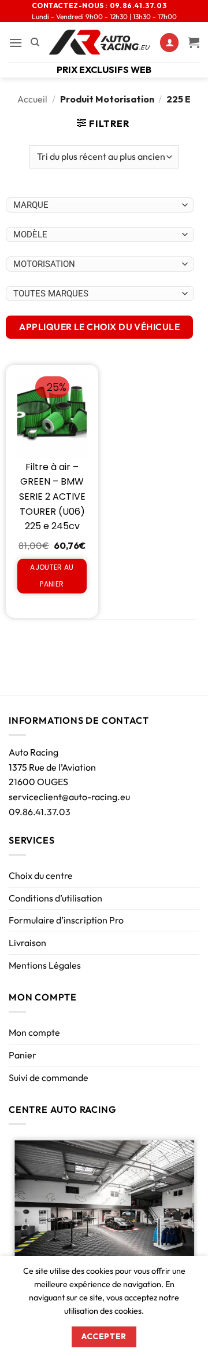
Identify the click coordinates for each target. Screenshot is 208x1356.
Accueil (32, 99)
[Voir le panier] (193, 42)
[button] (16, 42)
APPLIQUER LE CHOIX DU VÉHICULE (99, 326)
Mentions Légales (45, 965)
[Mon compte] (169, 42)
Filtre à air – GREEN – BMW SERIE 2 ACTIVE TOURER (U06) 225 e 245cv (52, 496)
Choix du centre (41, 875)
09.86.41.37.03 (39, 812)
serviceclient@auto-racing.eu (69, 796)
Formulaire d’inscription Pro (66, 920)
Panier (22, 1055)
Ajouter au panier (52, 575)
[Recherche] (35, 42)
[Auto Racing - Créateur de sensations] (100, 42)
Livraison (27, 942)
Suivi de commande (48, 1077)
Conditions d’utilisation (55, 898)
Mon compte (34, 1032)
